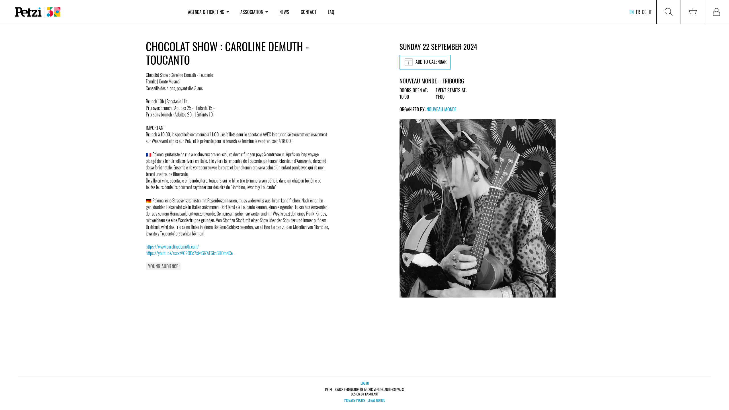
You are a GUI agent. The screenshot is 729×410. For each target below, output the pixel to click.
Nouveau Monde (441, 109)
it (650, 12)
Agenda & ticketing (206, 12)
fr (638, 12)
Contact (308, 12)
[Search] (669, 12)
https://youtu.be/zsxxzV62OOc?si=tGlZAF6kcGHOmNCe (189, 253)
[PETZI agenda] (95, 12)
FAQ (331, 12)
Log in (365, 383)
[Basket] (693, 12)
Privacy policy (354, 400)
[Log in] (717, 12)
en (631, 12)
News (284, 12)
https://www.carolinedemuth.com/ (172, 246)
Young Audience (163, 266)
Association (251, 12)
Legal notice (376, 400)
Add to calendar (431, 61)
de (644, 12)
